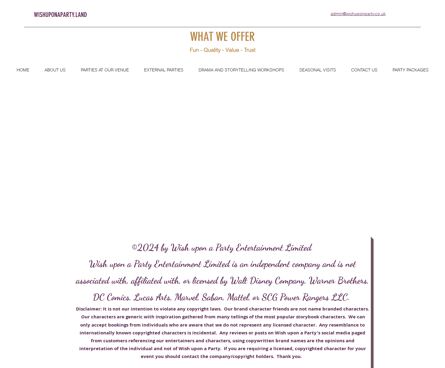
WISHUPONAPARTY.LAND (60, 15)
